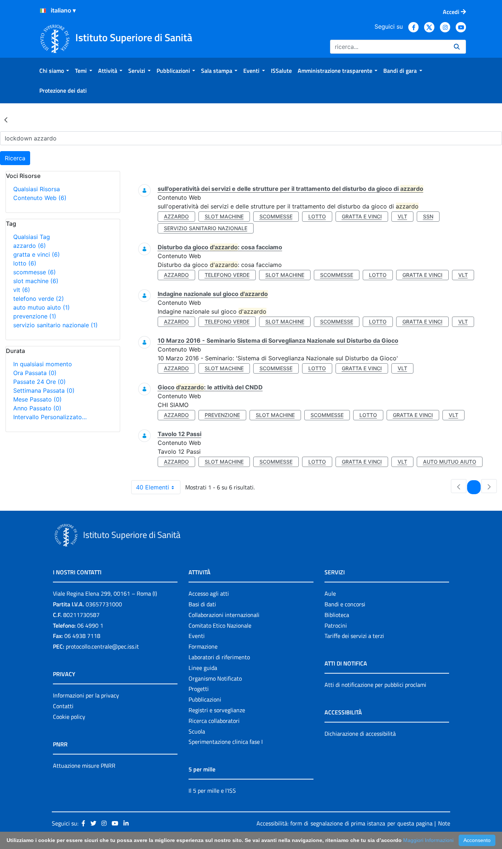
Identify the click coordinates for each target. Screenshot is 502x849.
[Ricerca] (457, 47)
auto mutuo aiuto (41, 307)
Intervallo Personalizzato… (50, 417)
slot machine (35, 281)
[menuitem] (54, 70)
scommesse (34, 272)
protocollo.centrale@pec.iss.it (102, 646)
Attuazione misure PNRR (84, 765)
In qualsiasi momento (42, 364)
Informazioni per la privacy (86, 695)
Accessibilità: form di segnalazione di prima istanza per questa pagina (345, 823)
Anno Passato (37, 408)
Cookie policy (69, 716)
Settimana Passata (44, 390)
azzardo (29, 245)
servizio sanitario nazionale (55, 325)
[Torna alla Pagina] (6, 119)
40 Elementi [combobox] (152, 487)
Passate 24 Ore (39, 381)
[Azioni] (43, 11)
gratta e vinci (36, 254)
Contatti (63, 706)
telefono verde (38, 298)
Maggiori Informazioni (428, 840)
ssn (428, 216)
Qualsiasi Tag (31, 236)
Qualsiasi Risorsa (36, 189)
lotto (24, 263)
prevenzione (34, 316)
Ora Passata (35, 373)
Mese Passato (37, 399)
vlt (21, 289)
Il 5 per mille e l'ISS (212, 790)
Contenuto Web (40, 197)
